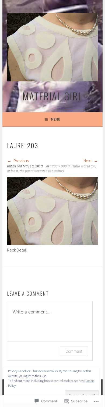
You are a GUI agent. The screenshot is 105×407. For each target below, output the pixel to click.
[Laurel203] (52, 243)
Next (87, 160)
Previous (21, 160)
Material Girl (52, 96)
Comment (73, 351)
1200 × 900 (58, 166)
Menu (55, 119)
